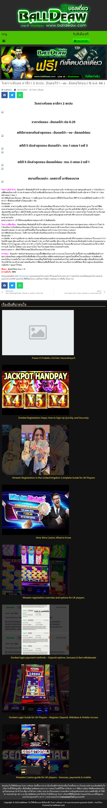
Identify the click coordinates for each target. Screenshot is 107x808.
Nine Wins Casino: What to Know (53, 537)
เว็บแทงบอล (24, 276)
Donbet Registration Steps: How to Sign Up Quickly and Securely (53, 417)
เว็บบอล (82, 786)
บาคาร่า (41, 797)
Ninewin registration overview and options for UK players (53, 597)
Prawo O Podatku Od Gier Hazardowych (53, 358)
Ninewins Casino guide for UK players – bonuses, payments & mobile (53, 777)
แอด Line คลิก (82, 41)
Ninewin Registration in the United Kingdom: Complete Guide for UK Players (53, 477)
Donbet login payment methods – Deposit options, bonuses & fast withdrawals (53, 657)
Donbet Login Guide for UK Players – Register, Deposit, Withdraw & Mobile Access (53, 717)
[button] (3, 40)
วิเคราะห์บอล (37, 90)
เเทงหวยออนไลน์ (52, 797)
